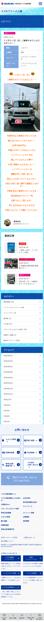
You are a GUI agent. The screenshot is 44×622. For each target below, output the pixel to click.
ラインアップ (27, 506)
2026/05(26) (8, 372)
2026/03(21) (8, 383)
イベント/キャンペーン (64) (14, 307)
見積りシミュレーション (31, 558)
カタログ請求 (5, 517)
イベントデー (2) (10, 313)
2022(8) (6, 416)
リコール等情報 (31, 573)
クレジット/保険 (28, 513)
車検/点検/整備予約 (7, 529)
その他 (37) (8, 324)
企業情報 (26, 517)
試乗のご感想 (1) (10, 335)
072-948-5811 (22, 480)
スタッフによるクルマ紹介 (10, 508)
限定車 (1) (7, 318)
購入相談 (4, 521)
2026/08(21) (8, 356)
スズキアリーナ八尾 (11, 11)
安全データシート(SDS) (9, 537)
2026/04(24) (8, 377)
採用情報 (26, 521)
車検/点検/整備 (6, 513)
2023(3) (6, 410)
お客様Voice (5, 504)
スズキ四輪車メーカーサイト (10, 558)
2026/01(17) (8, 394)
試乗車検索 (5, 525)
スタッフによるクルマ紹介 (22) (15, 329)
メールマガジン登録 (9, 573)
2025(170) (7, 399)
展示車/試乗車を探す (30, 502)
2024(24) (7, 405)
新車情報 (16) (9, 302)
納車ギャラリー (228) (12, 340)
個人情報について (7, 541)
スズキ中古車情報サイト (9, 587)
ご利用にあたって (29, 537)
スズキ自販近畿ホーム (8, 494)
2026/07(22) (8, 361)
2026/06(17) (8, 367)
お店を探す (27, 498)
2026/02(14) (8, 388)
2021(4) (6, 421)
